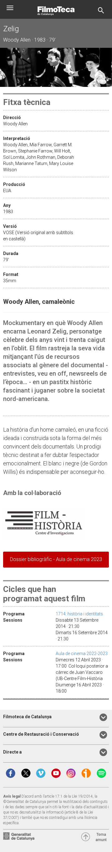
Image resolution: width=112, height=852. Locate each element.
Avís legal (12, 796)
